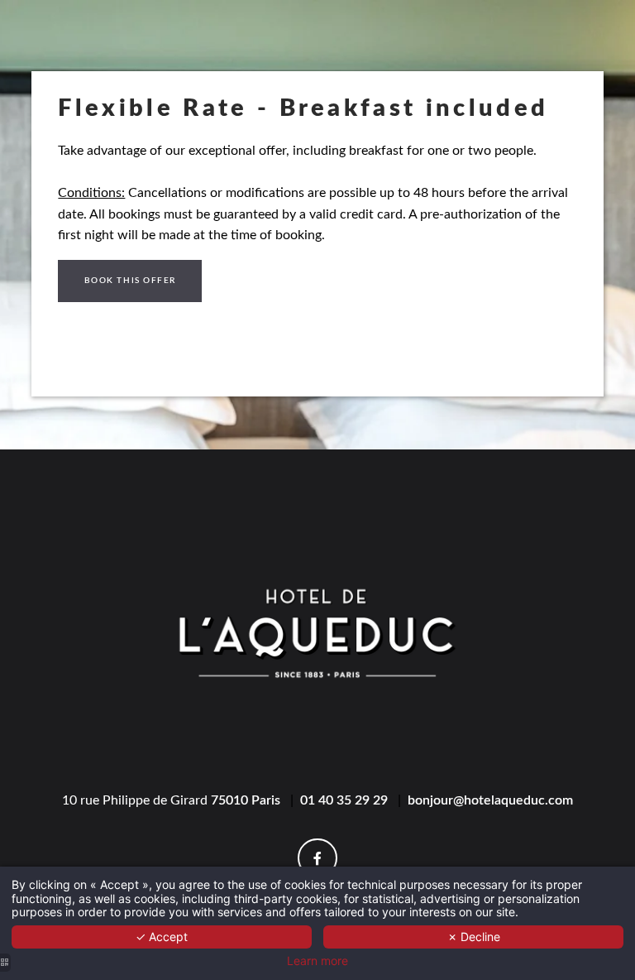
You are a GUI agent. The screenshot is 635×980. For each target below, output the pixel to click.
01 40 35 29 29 (344, 800)
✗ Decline (473, 937)
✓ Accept (162, 937)
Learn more (317, 961)
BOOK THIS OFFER (130, 280)
